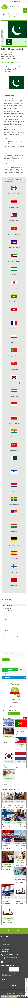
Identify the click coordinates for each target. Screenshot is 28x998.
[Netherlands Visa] (8, 890)
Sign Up (5, 14)
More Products (14, 714)
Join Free (4, 941)
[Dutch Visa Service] (21, 756)
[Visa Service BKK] (8, 856)
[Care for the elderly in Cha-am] (20, 871)
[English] (14, 1)
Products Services (6, 944)
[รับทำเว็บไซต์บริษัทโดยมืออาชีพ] (8, 911)
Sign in (4, 16)
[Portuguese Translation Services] (21, 723)
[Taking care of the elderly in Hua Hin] (8, 796)
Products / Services (17, 704)
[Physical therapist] (20, 854)
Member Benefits (5, 947)
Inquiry (10, 669)
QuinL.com (11, 993)
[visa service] (20, 815)
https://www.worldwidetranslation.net (16, 709)
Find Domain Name (6, 946)
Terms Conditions (5, 949)
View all (25, 718)
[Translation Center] (8, 727)
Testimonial (4, 942)
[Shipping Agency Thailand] (20, 835)
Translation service (15, 699)
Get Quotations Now (8, 677)
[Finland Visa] (8, 815)
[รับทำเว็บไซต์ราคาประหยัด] (20, 890)
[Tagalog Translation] (21, 740)
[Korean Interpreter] (9, 756)
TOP (26, 996)
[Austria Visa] (8, 835)
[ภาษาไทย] (16, 1)
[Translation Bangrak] (9, 773)
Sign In (3, 939)
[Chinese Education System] (20, 796)
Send (6, 660)
